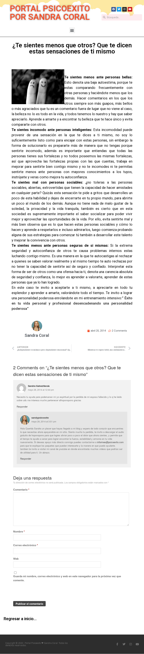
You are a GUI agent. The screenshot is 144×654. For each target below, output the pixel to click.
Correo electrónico (25, 545)
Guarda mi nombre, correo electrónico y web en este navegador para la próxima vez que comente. (67, 578)
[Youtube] (130, 9)
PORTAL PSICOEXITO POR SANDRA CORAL (50, 13)
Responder (22, 406)
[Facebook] (113, 9)
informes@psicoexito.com (110, 442)
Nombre (19, 531)
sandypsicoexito (40, 417)
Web (16, 559)
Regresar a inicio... (20, 618)
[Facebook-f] (117, 644)
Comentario (21, 489)
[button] (72, 30)
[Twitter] (119, 9)
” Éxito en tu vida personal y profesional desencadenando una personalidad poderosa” (72, 303)
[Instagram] (124, 9)
